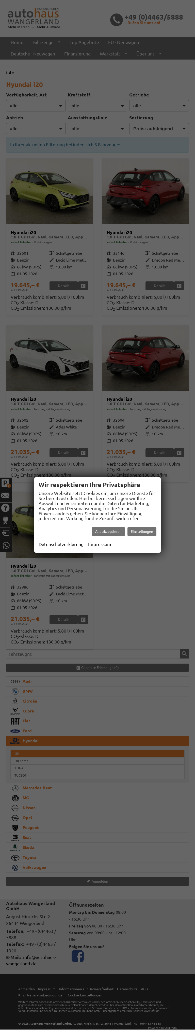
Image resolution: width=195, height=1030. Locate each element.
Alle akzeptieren (108, 532)
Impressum (99, 544)
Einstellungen (142, 532)
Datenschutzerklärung (61, 544)
